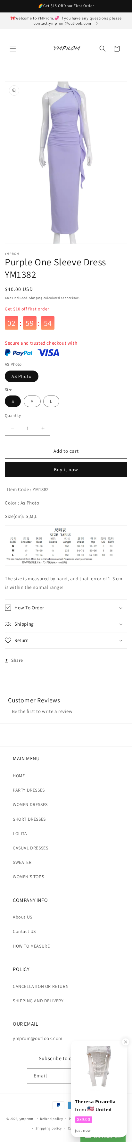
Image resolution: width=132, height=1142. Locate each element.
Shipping (36, 298)
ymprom (26, 1118)
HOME (19, 775)
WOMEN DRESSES (30, 804)
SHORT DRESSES (29, 819)
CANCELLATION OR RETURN (41, 986)
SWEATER (22, 862)
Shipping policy (49, 1128)
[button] (13, 49)
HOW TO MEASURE (31, 946)
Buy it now (66, 469)
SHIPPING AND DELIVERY (38, 1001)
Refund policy (51, 1118)
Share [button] (17, 660)
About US (22, 917)
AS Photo (22, 376)
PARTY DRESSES (29, 790)
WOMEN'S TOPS (28, 877)
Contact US (24, 931)
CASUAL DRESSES (30, 848)
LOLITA (20, 833)
